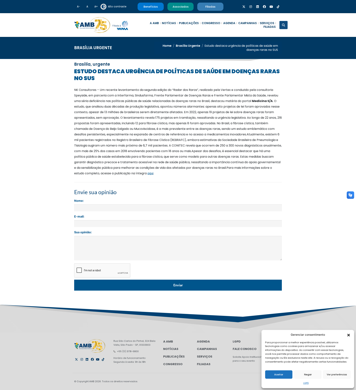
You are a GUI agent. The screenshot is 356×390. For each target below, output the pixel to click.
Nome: (79, 201)
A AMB (154, 23)
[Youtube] (271, 7)
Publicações (189, 23)
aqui (150, 173)
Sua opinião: (83, 232)
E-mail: (79, 216)
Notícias (169, 23)
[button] (348, 335)
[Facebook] (264, 7)
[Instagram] (251, 7)
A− (78, 6)
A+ (96, 6)
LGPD (306, 383)
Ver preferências (337, 374)
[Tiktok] (278, 7)
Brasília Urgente (93, 48)
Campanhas (247, 23)
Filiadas (269, 27)
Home (167, 46)
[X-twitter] (244, 7)
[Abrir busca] (283, 25)
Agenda (229, 23)
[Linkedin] (258, 7)
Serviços (267, 23)
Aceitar (278, 374)
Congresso (211, 23)
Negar (308, 374)
